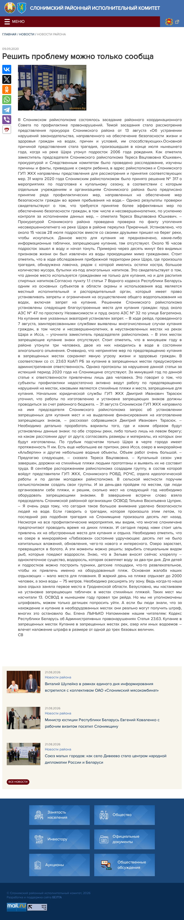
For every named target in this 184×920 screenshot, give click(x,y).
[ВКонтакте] (6, 69)
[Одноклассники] (6, 89)
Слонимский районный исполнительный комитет (95, 8)
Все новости (18, 782)
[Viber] (6, 119)
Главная (9, 34)
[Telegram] (6, 109)
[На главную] (9, 7)
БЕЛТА (57, 897)
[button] (7, 21)
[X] (6, 79)
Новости (26, 34)
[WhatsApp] (6, 99)
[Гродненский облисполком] (172, 21)
